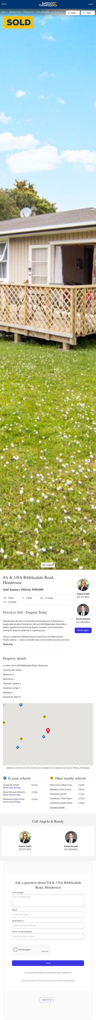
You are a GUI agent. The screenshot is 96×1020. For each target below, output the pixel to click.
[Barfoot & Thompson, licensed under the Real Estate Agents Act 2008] (48, 3)
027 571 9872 (83, 597)
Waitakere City (15, 12)
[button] (48, 731)
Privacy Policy (69, 981)
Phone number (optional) (22, 932)
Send (48, 963)
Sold (3, 12)
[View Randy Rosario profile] (83, 610)
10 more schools (57, 807)
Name (14, 910)
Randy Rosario (83, 619)
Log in (90, 4)
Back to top (47, 1000)
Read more (8, 644)
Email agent (83, 630)
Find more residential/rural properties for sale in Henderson (48, 972)
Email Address (17, 921)
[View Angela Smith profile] (83, 585)
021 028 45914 (83, 622)
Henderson (29, 12)
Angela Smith (83, 594)
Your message (17, 893)
